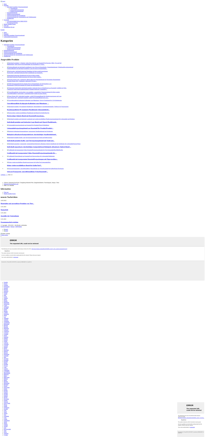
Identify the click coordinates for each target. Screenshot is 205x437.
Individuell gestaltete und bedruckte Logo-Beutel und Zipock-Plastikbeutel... (32, 122)
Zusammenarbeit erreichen (9, 222)
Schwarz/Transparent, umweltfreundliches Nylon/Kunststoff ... (27, 171)
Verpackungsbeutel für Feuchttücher (16, 15)
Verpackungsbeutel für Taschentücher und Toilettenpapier (21, 17)
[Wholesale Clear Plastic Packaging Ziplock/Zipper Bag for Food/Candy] (31, 156)
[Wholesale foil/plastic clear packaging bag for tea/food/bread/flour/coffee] (35, 150)
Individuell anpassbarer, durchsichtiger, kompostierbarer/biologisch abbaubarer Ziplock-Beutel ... (39, 147)
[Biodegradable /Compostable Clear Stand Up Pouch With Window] (30, 131)
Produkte (6, 5)
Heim (5, 4)
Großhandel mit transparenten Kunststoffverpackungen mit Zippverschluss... (32, 159)
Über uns (6, 25)
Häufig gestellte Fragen (10, 24)
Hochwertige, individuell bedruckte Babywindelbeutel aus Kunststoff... (25, 72)
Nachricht (6, 20)
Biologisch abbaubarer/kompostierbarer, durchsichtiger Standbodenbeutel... (32, 134)
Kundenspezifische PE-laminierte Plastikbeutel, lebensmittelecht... (28, 110)
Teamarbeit (4, 210)
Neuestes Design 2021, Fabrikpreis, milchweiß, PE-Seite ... (22, 81)
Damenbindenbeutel (12, 12)
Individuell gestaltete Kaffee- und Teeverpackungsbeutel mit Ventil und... (31, 141)
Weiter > (4, 174)
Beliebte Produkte (5, 226)
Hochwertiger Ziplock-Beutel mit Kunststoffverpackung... (26, 116)
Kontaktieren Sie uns (9, 27)
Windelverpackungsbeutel (13, 14)
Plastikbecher (10, 18)
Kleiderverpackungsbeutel (16, 11)
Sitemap (12, 226)
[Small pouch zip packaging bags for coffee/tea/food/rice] (29, 162)
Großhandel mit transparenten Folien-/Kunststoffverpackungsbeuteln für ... (32, 153)
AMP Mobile (18, 226)
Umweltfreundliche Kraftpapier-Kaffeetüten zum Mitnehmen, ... (28, 103)
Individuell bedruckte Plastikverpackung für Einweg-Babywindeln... (24, 77)
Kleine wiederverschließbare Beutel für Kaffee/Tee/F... (24, 165)
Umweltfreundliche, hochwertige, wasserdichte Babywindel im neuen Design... (27, 93)
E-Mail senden (4, 235)
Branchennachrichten (12, 22)
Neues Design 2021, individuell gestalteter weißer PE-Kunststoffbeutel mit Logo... (28, 97)
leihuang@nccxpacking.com (11, 184)
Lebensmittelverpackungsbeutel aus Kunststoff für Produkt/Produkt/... (30, 128)
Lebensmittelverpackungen (17, 9)
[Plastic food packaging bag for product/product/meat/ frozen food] (28, 125)
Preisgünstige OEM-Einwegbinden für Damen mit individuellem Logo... (25, 85)
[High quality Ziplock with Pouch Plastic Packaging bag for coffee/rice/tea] (28, 113)
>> (7, 174)
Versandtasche (13, 8)
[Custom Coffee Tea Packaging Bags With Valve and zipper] (29, 137)
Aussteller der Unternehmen (10, 216)
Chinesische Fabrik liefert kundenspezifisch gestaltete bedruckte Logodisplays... (27, 89)
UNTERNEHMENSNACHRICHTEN (17, 21)
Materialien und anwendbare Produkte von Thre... (17, 203)
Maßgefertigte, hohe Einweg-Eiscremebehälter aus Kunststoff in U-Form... (26, 64)
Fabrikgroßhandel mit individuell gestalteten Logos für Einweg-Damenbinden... (27, 68)
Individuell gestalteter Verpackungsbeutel (17, 7)
